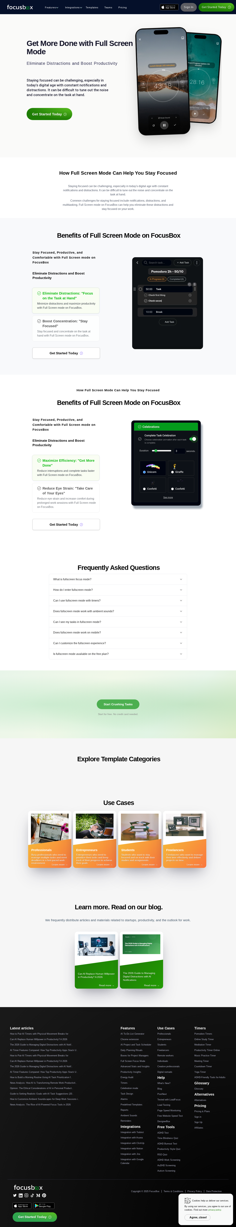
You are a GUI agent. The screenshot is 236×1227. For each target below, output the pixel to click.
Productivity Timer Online (207, 1050)
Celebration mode (129, 1088)
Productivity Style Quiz (169, 1149)
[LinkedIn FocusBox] (20, 1195)
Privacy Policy (194, 1191)
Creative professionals (168, 1066)
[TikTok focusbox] (32, 1195)
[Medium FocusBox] (38, 1195)
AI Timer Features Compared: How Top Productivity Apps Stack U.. (44, 1050)
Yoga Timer (200, 1072)
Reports (124, 1110)
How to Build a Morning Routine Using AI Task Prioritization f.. (41, 1077)
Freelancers (163, 1050)
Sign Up (198, 1122)
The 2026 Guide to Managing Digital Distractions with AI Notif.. (41, 1044)
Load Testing (163, 1105)
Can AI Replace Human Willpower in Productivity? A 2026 (38, 1039)
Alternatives (200, 1100)
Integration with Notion (132, 1148)
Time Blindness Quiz (167, 1138)
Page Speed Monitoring (169, 1110)
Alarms (124, 1099)
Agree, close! (198, 1217)
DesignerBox (163, 1121)
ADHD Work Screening (168, 1160)
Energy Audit (127, 1077)
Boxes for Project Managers (135, 1055)
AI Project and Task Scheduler (136, 1044)
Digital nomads (164, 1072)
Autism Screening (166, 1170)
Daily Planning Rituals (132, 1050)
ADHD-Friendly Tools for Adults (209, 1077)
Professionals (164, 1033)
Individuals (162, 1061)
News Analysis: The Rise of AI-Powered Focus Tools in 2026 (40, 1104)
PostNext (162, 1094)
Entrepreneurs (164, 1039)
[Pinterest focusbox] (44, 1195)
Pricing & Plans (202, 1111)
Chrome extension (130, 1039)
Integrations (72, 7)
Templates (92, 7)
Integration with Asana (132, 1137)
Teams (108, 7)
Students (161, 1044)
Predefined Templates (131, 1104)
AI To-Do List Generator (132, 1033)
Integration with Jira (130, 1154)
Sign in (197, 1117)
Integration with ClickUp (132, 1143)
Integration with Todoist (132, 1132)
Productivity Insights (131, 1072)
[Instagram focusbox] (26, 1195)
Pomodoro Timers (203, 1033)
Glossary (198, 1088)
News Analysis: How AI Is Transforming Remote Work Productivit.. (43, 1083)
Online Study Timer (204, 1039)
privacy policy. (214, 1210)
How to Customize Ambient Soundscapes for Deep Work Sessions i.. (44, 1099)
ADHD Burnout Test (167, 1143)
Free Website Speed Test (170, 1116)
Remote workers (165, 1055)
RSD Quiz (162, 1154)
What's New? (163, 1083)
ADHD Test (163, 1132)
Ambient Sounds (129, 1115)
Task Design (127, 1093)
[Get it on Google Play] (43, 1206)
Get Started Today (214, 7)
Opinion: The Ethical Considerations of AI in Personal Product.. (41, 1088)
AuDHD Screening (166, 1165)
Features (50, 7)
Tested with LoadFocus (169, 1099)
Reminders (126, 1121)
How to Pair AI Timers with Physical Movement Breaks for (39, 1033)
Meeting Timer (201, 1061)
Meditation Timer (202, 1044)
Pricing (122, 7)
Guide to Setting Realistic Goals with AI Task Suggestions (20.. (41, 1093)
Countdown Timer (203, 1066)
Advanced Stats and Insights (135, 1066)
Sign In (188, 7)
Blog (159, 1088)
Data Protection (214, 1191)
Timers (124, 1083)
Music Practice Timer (205, 1055)
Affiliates (198, 1127)
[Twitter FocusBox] (15, 1195)
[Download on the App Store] (169, 7)
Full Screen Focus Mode (133, 1061)
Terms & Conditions (173, 1191)
